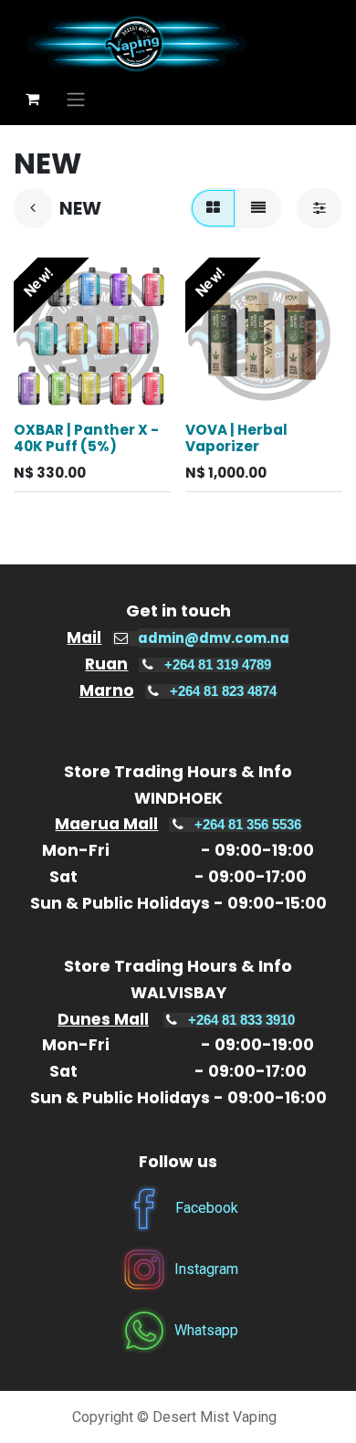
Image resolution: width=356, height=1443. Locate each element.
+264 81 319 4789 (217, 665)
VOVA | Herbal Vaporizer (236, 438)
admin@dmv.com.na (213, 638)
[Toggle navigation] (76, 99)
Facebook (206, 1208)
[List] (258, 208)
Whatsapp (206, 1330)
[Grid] (213, 208)
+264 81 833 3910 (241, 1020)
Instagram (206, 1269)
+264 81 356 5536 (247, 824)
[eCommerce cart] (32, 98)
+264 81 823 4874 (223, 691)
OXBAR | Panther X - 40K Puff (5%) (86, 438)
